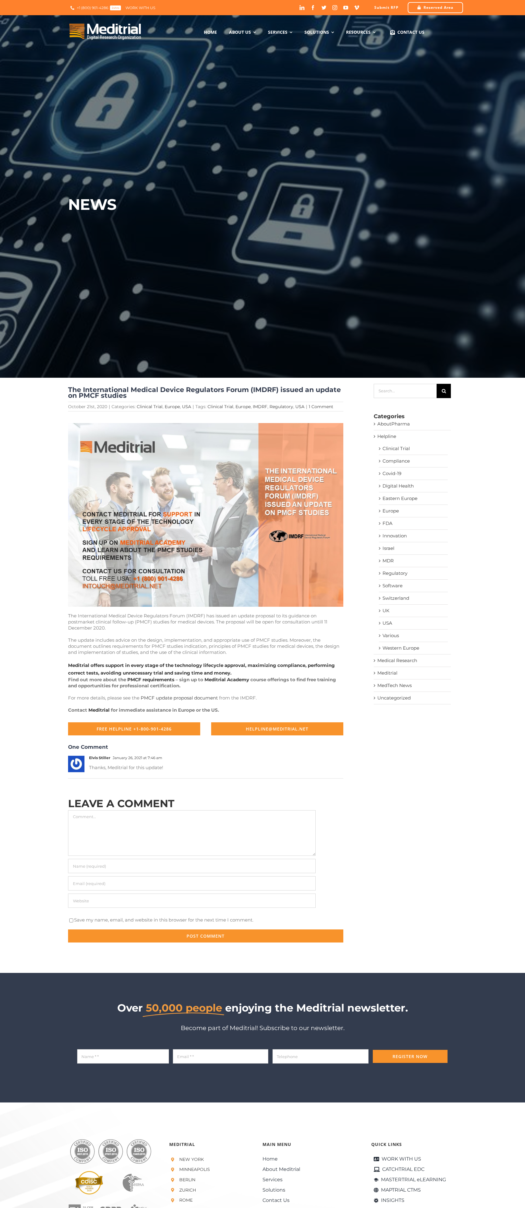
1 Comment (321, 406)
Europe (172, 406)
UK (386, 610)
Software (393, 585)
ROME (186, 1200)
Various (391, 635)
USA (186, 406)
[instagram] (334, 7)
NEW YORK (191, 1159)
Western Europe (401, 648)
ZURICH (187, 1190)
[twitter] (323, 7)
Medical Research (397, 660)
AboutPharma (393, 424)
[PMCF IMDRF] (205, 425)
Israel (388, 548)
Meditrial (99, 710)
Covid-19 (392, 473)
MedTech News (394, 685)
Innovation (395, 536)
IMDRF (260, 406)
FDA (388, 523)
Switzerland (396, 598)
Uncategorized (394, 698)
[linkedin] (302, 7)
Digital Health (398, 486)
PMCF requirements (150, 679)
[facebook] (313, 7)
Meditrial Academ (225, 679)
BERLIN (187, 1179)
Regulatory (281, 406)
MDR (388, 561)
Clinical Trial (150, 406)
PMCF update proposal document (179, 698)
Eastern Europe (400, 498)
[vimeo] (356, 7)
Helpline (386, 436)
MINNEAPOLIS (194, 1169)
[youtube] (345, 7)
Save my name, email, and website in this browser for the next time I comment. (163, 920)
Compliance (396, 461)
